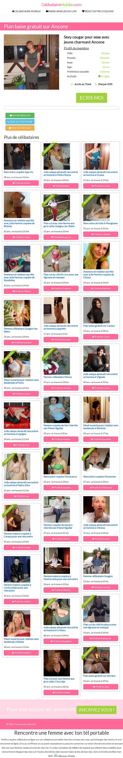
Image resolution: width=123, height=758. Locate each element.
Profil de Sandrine (102, 439)
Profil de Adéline (22, 652)
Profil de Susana (62, 487)
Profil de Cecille (102, 185)
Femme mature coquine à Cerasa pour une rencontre (18, 535)
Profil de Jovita (22, 237)
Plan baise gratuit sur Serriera (99, 675)
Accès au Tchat (83, 84)
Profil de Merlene (102, 288)
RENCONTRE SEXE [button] (21, 127)
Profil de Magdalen (62, 641)
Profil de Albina (22, 291)
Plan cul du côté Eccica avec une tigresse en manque (61, 276)
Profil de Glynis (22, 183)
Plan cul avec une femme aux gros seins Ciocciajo (59, 680)
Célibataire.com (61, 4)
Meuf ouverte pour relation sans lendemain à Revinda (100, 427)
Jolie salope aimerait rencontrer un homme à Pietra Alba (21, 484)
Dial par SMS (105, 84)
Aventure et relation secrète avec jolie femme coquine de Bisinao (19, 223)
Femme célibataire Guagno (98, 576)
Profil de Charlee (102, 234)
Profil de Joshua (102, 587)
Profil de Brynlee (62, 339)
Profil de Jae (22, 496)
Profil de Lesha (102, 538)
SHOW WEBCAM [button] (21, 115)
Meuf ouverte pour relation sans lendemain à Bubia (21, 640)
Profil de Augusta (62, 237)
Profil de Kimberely (102, 638)
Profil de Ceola (22, 393)
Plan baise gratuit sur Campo (99, 325)
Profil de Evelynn (62, 288)
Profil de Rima (62, 185)
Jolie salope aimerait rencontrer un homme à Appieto (61, 327)
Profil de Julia (102, 686)
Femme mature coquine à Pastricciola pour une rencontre (61, 577)
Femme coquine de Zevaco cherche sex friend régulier (58, 526)
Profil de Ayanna (62, 439)
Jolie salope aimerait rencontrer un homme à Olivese (100, 526)
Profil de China (101, 336)
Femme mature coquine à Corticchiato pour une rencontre (17, 587)
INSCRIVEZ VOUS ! (96, 709)
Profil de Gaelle (22, 547)
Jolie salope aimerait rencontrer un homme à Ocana (100, 173)
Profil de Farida (62, 692)
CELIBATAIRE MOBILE (27, 11)
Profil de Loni (22, 445)
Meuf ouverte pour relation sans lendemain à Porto (21, 381)
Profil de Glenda (62, 590)
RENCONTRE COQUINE (99, 11)
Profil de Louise (102, 388)
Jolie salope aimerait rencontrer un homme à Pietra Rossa (61, 173)
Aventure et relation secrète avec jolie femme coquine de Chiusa (98, 274)
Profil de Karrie (62, 538)
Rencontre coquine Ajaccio (18, 171)
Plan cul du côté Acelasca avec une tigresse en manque (99, 626)
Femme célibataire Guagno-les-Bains (21, 330)
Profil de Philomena (102, 487)
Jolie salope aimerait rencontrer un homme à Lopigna (21, 432)
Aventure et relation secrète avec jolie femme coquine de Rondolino (19, 277)
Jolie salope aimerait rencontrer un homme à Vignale (100, 375)
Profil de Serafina (22, 342)
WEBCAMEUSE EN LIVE (63, 11)
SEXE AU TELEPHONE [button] (20, 121)
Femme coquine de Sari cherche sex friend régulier (61, 427)
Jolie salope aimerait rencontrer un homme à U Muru (61, 629)
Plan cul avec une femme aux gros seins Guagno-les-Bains (59, 225)
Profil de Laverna (62, 388)
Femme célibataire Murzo (58, 376)
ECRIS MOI (91, 98)
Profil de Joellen (22, 601)
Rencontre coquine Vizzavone (99, 476)
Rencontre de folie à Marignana (100, 223)
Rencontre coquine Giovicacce (60, 476)
